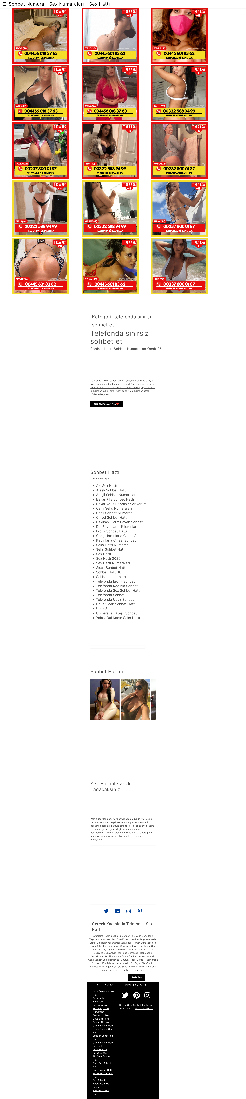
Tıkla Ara (137, 977)
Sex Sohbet (99, 1080)
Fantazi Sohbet (101, 1015)
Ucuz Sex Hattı (101, 1018)
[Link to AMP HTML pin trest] (140, 912)
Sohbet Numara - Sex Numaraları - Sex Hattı (59, 4)
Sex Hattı (98, 1046)
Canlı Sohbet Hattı (102, 1070)
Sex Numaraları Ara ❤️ (106, 403)
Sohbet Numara (101, 1022)
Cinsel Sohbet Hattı (103, 1025)
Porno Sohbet (100, 1052)
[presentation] (150, 699)
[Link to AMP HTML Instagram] (128, 912)
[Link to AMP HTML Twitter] (106, 912)
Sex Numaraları (101, 1005)
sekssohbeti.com (144, 1008)
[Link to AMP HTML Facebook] (117, 912)
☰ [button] (4, 4)
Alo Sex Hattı (100, 1049)
